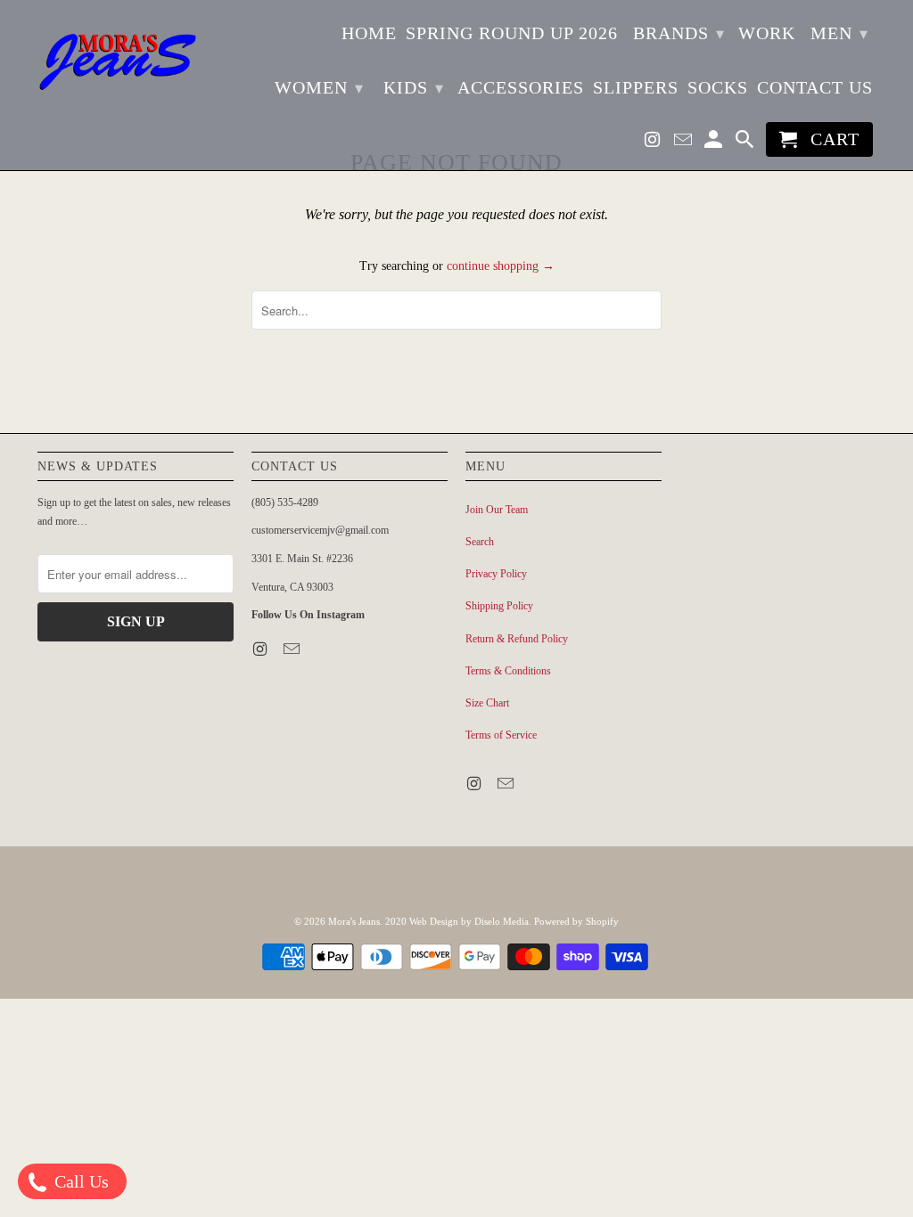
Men (839, 33)
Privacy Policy (496, 574)
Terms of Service (501, 735)
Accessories (520, 87)
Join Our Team (496, 509)
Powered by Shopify (576, 921)
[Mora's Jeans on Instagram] (654, 143)
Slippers (636, 87)
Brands (679, 33)
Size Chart (487, 703)
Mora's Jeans (354, 921)
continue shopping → (501, 266)
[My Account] (715, 143)
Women (319, 87)
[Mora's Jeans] (117, 61)
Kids (413, 87)
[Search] (746, 143)
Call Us (79, 1181)
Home (369, 33)
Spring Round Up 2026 (512, 33)
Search (479, 541)
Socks (717, 87)
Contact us (815, 87)
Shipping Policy (499, 606)
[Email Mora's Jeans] (684, 143)
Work (766, 33)
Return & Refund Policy (516, 639)
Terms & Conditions (508, 671)
